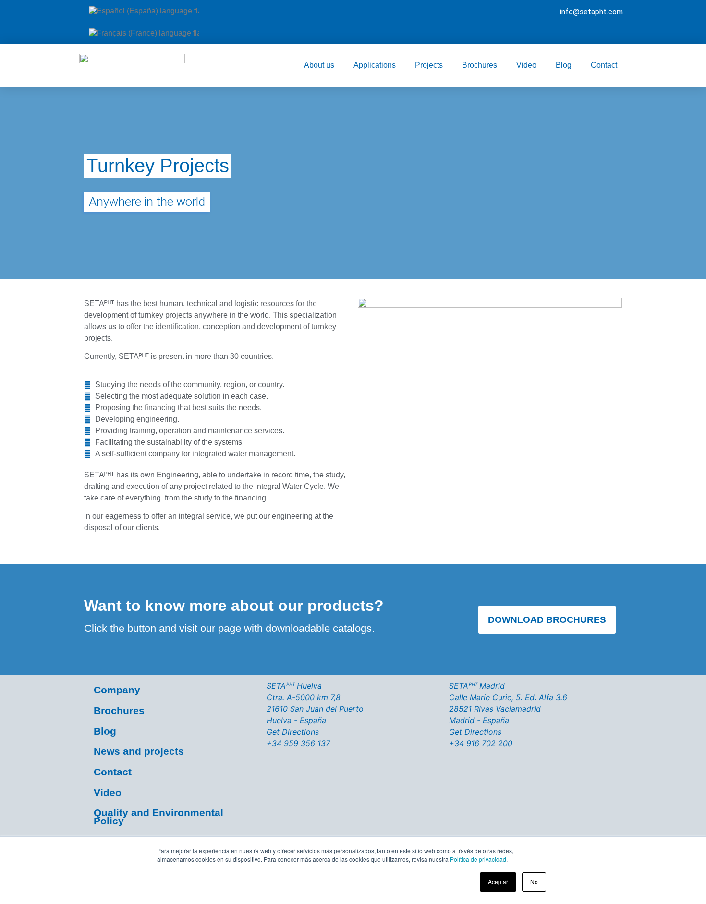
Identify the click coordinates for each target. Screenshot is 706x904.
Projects (429, 65)
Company (117, 689)
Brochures (479, 65)
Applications (374, 65)
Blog (564, 65)
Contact (604, 65)
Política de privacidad (478, 859)
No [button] (534, 882)
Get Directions (293, 732)
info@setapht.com (591, 11)
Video (526, 65)
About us (319, 65)
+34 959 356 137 (298, 743)
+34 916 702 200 (480, 743)
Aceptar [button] (498, 882)
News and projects (139, 751)
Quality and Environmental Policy (158, 816)
